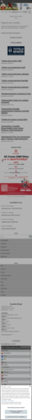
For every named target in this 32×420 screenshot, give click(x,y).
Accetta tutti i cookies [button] (16, 417)
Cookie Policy (4, 400)
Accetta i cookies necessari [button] (16, 412)
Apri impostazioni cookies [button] (16, 407)
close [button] (30, 387)
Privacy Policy (10, 400)
